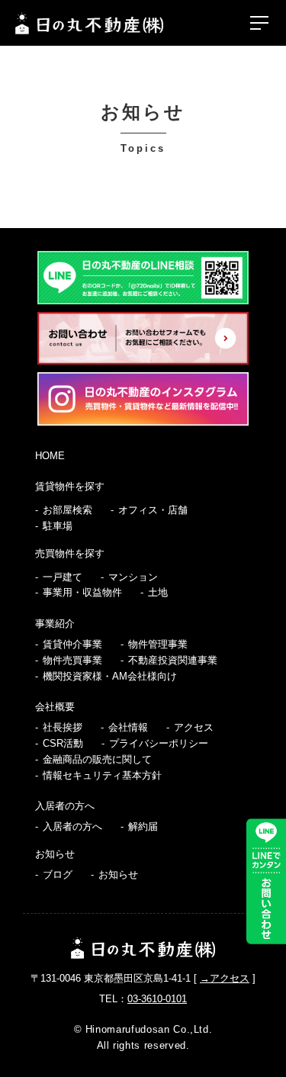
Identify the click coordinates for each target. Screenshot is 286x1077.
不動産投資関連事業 (172, 660)
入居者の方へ (65, 806)
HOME (50, 455)
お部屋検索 (67, 510)
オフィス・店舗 (153, 510)
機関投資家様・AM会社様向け (110, 676)
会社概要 (55, 706)
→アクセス (224, 978)
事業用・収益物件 (82, 592)
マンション (133, 577)
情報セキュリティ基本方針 (102, 775)
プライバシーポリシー (158, 743)
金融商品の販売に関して (97, 759)
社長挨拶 (62, 727)
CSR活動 (63, 743)
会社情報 (128, 727)
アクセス (194, 727)
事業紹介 (55, 623)
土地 (158, 592)
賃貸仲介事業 (72, 644)
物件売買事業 (72, 660)
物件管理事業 (158, 644)
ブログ (57, 874)
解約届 (143, 826)
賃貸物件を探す (69, 486)
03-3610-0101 (157, 999)
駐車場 (57, 526)
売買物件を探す (69, 553)
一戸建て (62, 577)
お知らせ (55, 854)
